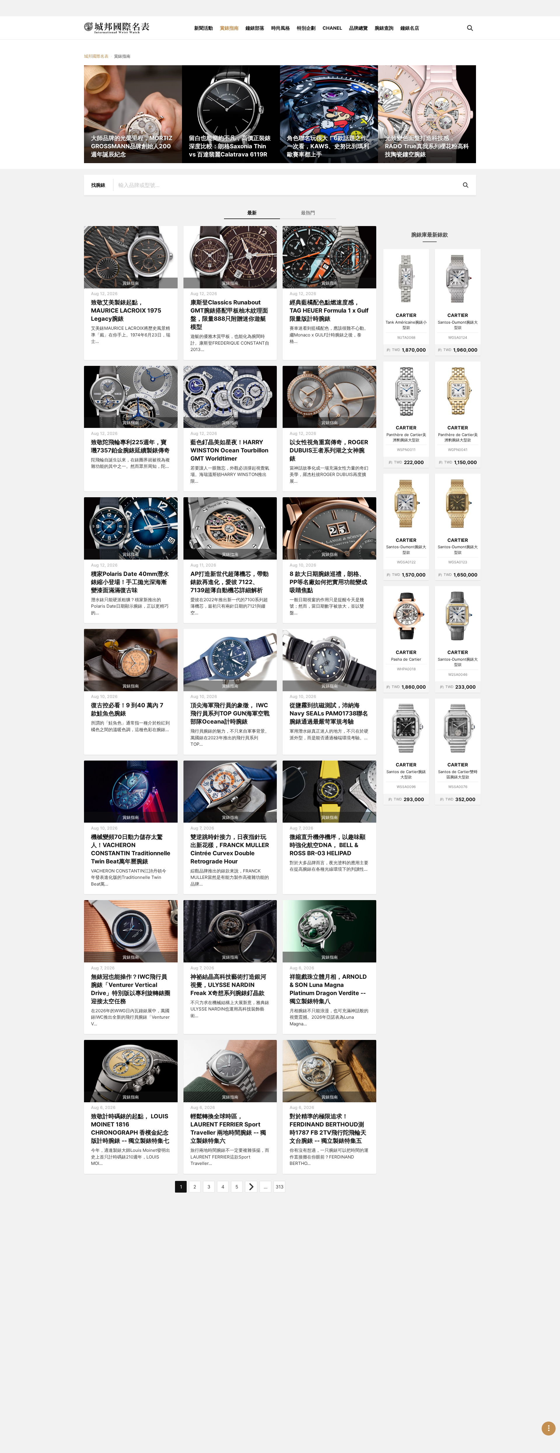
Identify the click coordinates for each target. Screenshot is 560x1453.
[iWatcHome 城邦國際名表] (116, 28)
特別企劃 (306, 28)
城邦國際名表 (96, 56)
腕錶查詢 (384, 28)
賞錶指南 (229, 28)
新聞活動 (203, 28)
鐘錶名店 (409, 28)
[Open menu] (549, 1429)
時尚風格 (280, 28)
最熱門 (308, 213)
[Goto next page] (251, 1187)
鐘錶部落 (255, 28)
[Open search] (470, 28)
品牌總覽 (358, 28)
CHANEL (332, 28)
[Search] (466, 185)
